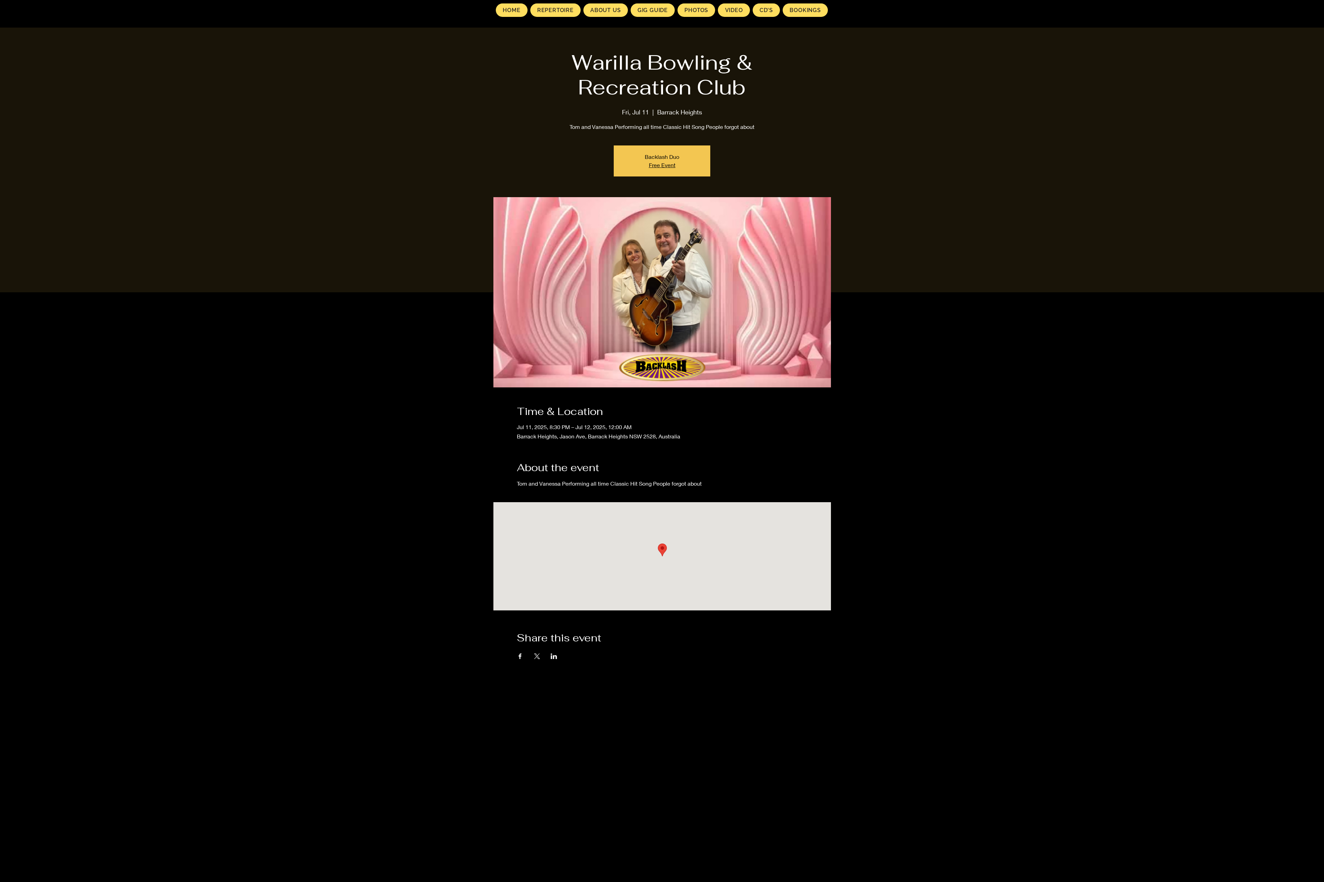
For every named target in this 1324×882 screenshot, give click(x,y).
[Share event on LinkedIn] (554, 656)
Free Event (662, 165)
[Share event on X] (537, 656)
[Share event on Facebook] (520, 656)
